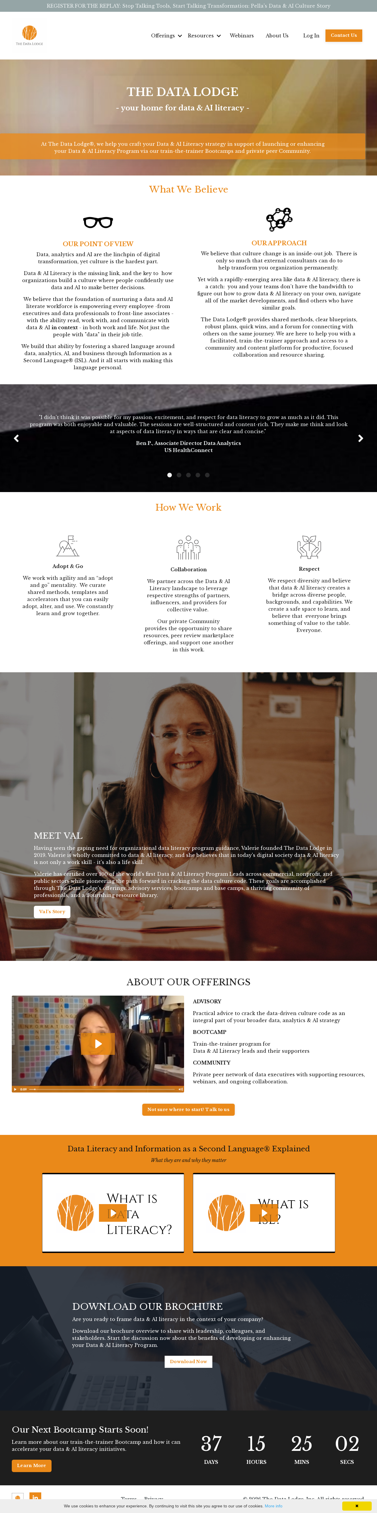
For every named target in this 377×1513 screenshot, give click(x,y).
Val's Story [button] (52, 911)
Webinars (242, 36)
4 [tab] (198, 475)
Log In (311, 36)
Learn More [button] (31, 1465)
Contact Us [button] (344, 35)
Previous (16, 438)
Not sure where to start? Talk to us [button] (188, 1109)
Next (361, 438)
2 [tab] (179, 475)
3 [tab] (188, 475)
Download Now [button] (188, 1361)
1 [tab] (170, 475)
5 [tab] (207, 475)
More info (273, 1506)
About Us (277, 36)
